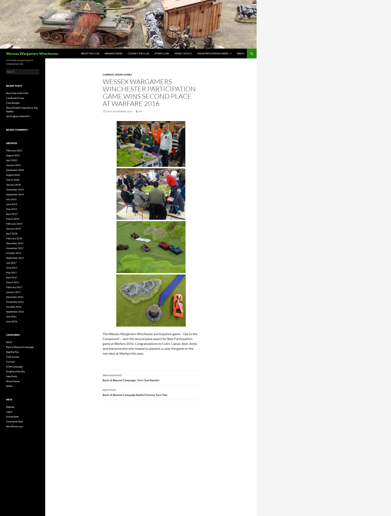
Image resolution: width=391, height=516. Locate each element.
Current (108, 74)
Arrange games (113, 53)
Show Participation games (212, 53)
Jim (140, 111)
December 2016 (14, 296)
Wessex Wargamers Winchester (32, 53)
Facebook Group (15, 97)
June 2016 (11, 321)
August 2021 (13, 155)
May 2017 (11, 272)
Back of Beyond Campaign (20, 347)
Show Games (123, 74)
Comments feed (14, 421)
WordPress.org (14, 426)
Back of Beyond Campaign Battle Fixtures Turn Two (135, 392)
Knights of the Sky (15, 371)
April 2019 (12, 213)
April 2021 (12, 160)
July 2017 (11, 262)
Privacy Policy (183, 53)
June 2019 (11, 204)
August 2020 (13, 174)
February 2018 (14, 238)
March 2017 (12, 282)
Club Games (12, 356)
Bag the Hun (12, 351)
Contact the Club (138, 53)
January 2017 (13, 292)
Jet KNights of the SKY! (18, 116)
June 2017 (11, 267)
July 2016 (11, 316)
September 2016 (15, 311)
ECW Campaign (14, 366)
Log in (9, 411)
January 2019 (13, 228)
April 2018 (12, 233)
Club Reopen (13, 102)
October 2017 (13, 253)
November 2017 (15, 248)
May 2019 (11, 209)
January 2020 (13, 184)
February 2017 (14, 287)
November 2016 (15, 301)
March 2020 (12, 179)
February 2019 (14, 223)
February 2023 (14, 150)
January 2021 (13, 165)
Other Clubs (161, 53)
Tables (240, 53)
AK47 (9, 342)
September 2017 (15, 257)
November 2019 (15, 189)
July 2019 (11, 199)
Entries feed (12, 416)
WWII (9, 386)
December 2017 (14, 243)
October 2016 (13, 306)
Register (10, 406)
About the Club (90, 53)
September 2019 (15, 194)
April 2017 (12, 277)
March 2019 (12, 218)
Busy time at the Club (17, 93)
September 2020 (15, 170)
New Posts (11, 376)
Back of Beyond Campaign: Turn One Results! (131, 378)
